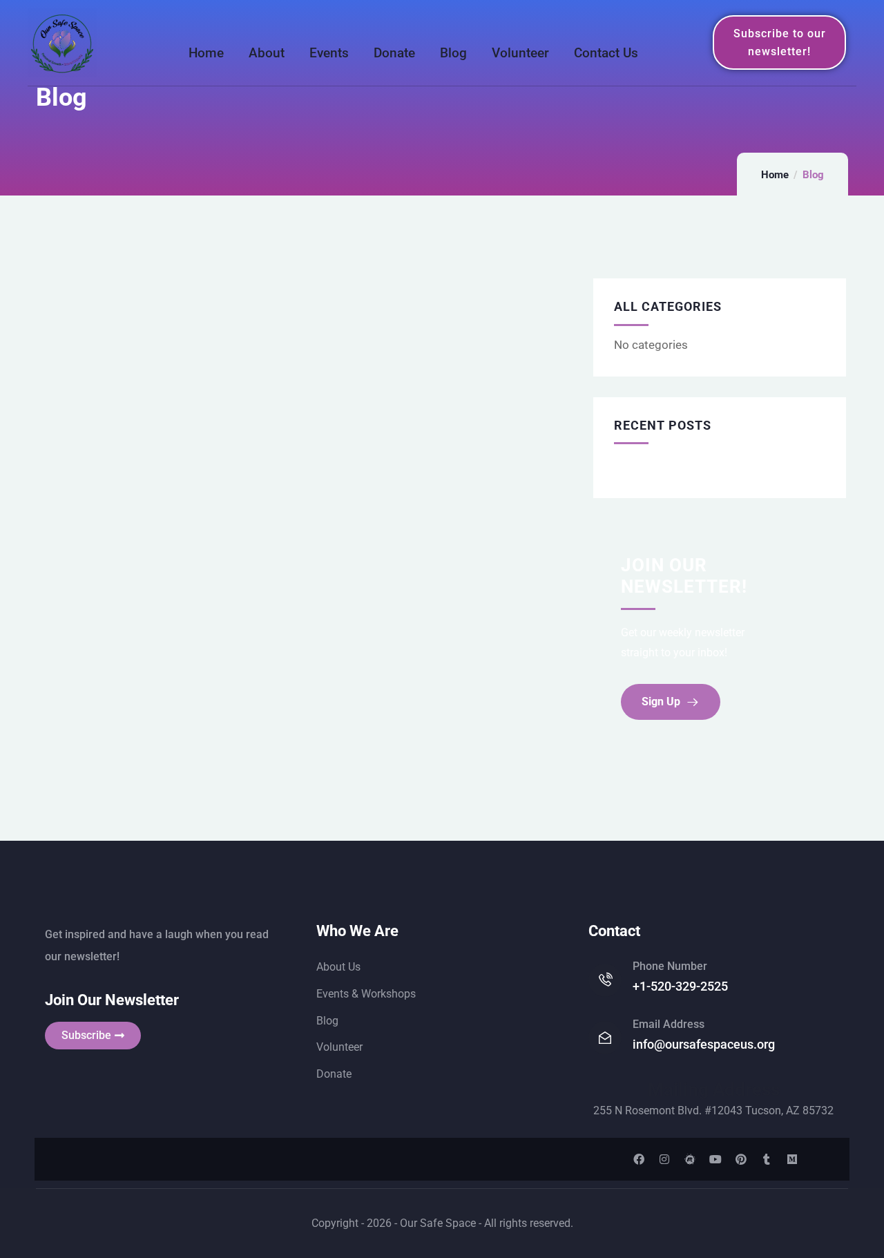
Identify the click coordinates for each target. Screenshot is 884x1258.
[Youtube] (715, 1159)
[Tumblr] (767, 1159)
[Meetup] (690, 1159)
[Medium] (792, 1159)
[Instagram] (664, 1159)
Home (775, 175)
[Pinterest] (741, 1159)
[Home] (62, 42)
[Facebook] (639, 1159)
